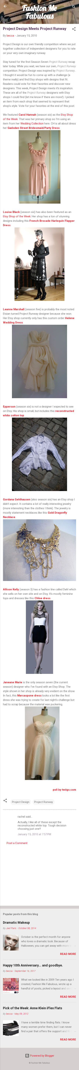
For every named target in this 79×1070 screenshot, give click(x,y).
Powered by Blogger (41, 1055)
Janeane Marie (12, 682)
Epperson (9, 406)
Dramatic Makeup (16, 922)
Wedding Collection (32, 123)
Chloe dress (42, 598)
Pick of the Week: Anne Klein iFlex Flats (32, 1008)
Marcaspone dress (29, 695)
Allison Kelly (11, 589)
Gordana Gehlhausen (16, 499)
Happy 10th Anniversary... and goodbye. (33, 965)
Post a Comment (17, 843)
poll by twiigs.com (64, 789)
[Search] (74, 7)
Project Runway (43, 802)
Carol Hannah (27, 114)
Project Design (20, 802)
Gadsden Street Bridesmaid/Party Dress (34, 128)
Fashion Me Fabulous (39, 12)
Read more (68, 954)
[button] (74, 29)
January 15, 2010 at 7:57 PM (34, 834)
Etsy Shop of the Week (16, 216)
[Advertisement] (39, 874)
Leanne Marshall (13, 309)
